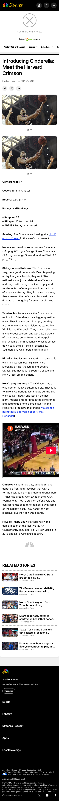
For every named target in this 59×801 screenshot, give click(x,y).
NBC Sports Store (10, 772)
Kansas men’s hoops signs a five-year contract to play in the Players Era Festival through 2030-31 (37, 645)
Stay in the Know (10, 679)
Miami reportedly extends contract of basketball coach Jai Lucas (36, 617)
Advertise (6, 770)
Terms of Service (42, 774)
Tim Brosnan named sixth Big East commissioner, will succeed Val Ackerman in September (36, 590)
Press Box (23, 772)
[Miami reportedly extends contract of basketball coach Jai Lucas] (9, 618)
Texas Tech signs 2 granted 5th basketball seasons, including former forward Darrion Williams (35, 631)
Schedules (46, 47)
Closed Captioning (28, 770)
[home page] (12, 5)
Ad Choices (34, 772)
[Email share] (18, 88)
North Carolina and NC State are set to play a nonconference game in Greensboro (36, 576)
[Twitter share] (11, 88)
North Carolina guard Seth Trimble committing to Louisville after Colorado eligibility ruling (34, 604)
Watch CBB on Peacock (14, 47)
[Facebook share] (4, 88)
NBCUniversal (19, 779)
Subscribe (8, 691)
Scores (32, 47)
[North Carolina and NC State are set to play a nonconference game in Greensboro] (9, 577)
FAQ (39, 770)
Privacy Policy (47, 772)
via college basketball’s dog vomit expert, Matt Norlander (28, 411)
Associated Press (26, 580)
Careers (15, 770)
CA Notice (29, 774)
